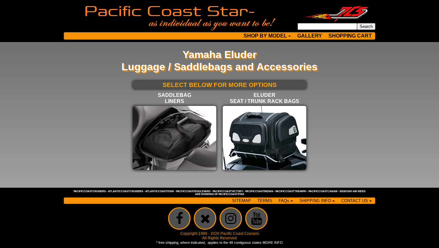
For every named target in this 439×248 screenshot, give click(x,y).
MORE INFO (273, 242)
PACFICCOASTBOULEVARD (193, 191)
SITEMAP (241, 200)
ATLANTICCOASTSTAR (159, 191)
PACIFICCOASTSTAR (231, 194)
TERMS (264, 200)
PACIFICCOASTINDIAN (259, 191)
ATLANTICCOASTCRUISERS (125, 191)
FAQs (284, 200)
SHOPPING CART (350, 35)
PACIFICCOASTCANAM (323, 191)
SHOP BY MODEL (265, 35)
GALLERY (309, 35)
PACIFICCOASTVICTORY (228, 191)
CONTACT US (354, 200)
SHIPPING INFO (315, 200)
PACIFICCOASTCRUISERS (90, 191)
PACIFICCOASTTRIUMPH (290, 191)
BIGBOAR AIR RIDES (352, 191)
